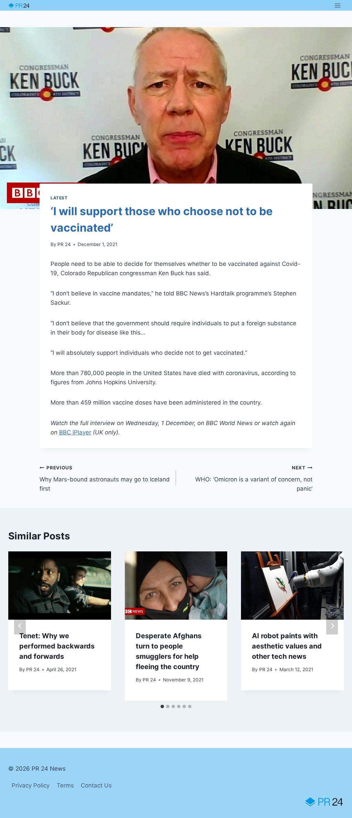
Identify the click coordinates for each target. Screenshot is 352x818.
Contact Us (96, 785)
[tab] (162, 706)
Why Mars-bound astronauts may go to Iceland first (105, 478)
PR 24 (64, 244)
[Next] (332, 626)
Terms (65, 785)
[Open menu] (337, 5)
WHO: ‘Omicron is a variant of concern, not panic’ (253, 478)
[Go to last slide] (20, 626)
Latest (59, 197)
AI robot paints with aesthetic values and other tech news (287, 646)
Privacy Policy (31, 785)
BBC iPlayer (75, 432)
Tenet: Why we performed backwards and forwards (57, 646)
